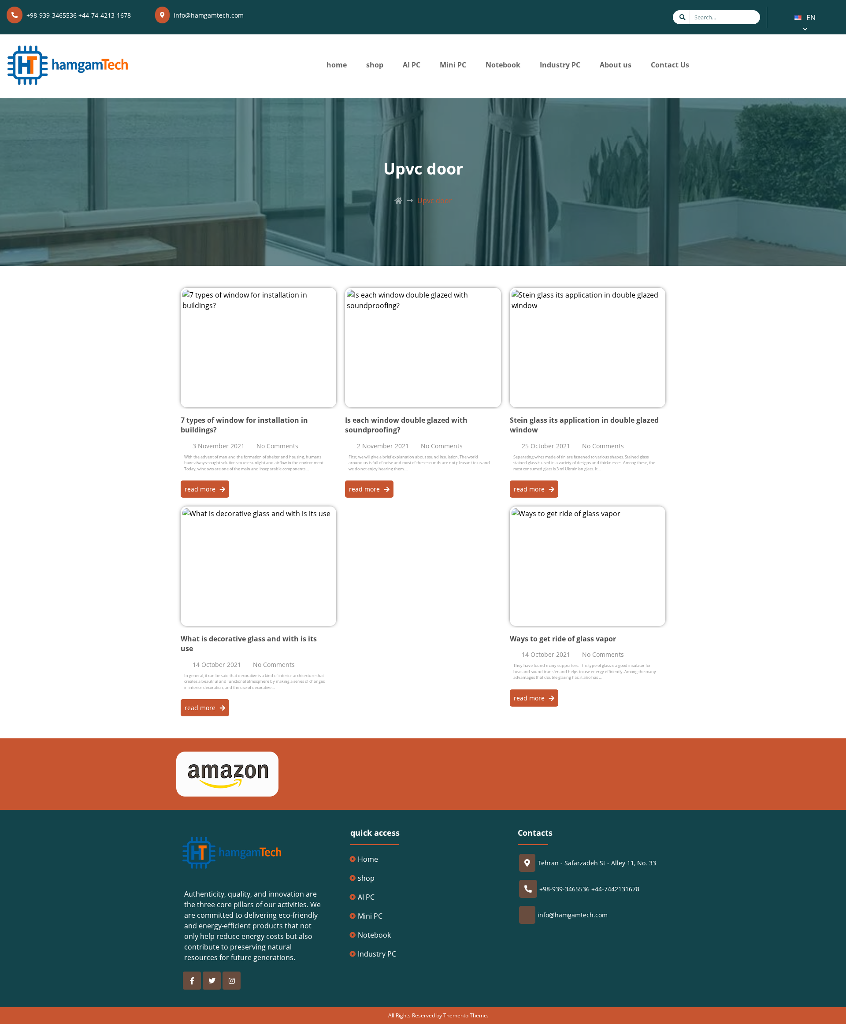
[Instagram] (232, 981)
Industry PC (560, 65)
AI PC (411, 65)
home (337, 65)
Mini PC (453, 65)
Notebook (503, 65)
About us (615, 65)
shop (374, 65)
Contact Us (670, 65)
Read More (199, 293)
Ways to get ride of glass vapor (563, 639)
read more (200, 489)
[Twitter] (212, 981)
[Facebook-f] (192, 981)
